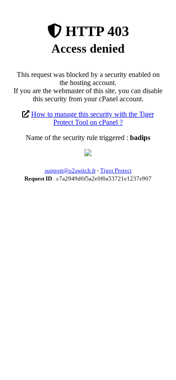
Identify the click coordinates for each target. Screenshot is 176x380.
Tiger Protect (116, 170)
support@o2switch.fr (70, 170)
